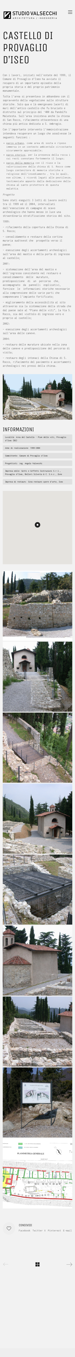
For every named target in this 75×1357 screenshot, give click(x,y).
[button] (70, 12)
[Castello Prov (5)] (37, 819)
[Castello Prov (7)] (37, 961)
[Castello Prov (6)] (37, 890)
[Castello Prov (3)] (37, 677)
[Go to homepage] (30, 12)
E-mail (67, 1230)
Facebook (24, 1230)
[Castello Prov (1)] (37, 606)
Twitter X (39, 1230)
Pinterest (54, 1230)
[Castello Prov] (37, 1173)
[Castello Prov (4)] (37, 748)
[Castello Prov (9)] (37, 1102)
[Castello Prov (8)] (37, 1031)
